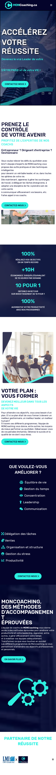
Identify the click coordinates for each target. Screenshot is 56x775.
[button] (51, 5)
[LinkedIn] (43, 93)
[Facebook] (36, 93)
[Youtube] (49, 93)
